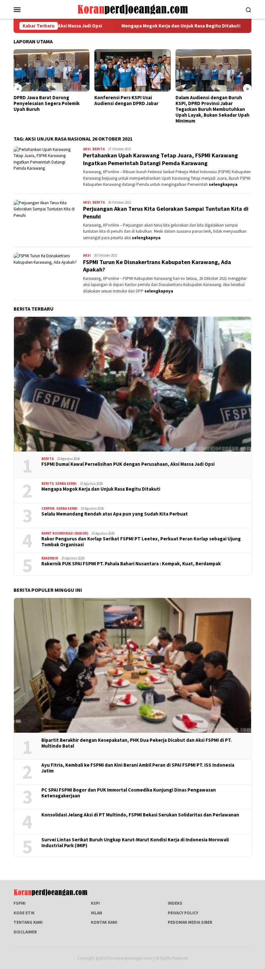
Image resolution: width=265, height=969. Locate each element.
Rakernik (49, 558)
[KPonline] (132, 9)
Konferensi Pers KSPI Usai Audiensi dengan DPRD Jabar (126, 100)
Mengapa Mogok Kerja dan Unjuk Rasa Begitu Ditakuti (143, 26)
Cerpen (48, 508)
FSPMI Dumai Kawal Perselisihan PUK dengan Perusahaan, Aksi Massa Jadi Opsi (128, 464)
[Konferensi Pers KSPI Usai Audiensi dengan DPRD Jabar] (132, 70)
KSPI (95, 903)
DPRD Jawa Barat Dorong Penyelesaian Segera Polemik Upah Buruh (47, 103)
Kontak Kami (104, 922)
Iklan (96, 913)
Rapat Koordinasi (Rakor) (64, 533)
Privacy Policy (183, 913)
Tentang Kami (28, 922)
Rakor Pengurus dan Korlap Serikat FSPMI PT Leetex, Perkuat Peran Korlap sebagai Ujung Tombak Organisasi (141, 542)
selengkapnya (223, 184)
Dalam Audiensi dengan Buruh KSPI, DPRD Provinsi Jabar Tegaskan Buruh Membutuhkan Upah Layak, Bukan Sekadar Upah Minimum (212, 109)
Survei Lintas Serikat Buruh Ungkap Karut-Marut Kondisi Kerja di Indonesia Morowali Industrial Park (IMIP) (135, 842)
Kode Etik (24, 913)
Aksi (87, 149)
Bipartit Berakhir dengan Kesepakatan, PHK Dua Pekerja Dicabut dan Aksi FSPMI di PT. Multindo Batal (136, 743)
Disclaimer (25, 932)
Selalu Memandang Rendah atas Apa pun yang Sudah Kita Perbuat (114, 514)
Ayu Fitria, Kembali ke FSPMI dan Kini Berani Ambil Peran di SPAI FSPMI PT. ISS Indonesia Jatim (137, 768)
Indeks (175, 903)
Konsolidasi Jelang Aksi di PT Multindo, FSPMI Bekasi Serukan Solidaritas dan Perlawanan (140, 815)
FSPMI (20, 903)
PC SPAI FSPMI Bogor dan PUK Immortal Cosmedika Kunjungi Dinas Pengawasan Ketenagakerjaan (128, 793)
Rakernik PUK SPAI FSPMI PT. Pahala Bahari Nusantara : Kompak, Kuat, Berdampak (131, 564)
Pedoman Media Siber (190, 922)
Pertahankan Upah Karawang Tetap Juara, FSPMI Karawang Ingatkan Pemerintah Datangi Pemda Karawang (160, 159)
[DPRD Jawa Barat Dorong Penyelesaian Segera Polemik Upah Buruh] (52, 70)
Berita (98, 149)
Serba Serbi (66, 483)
